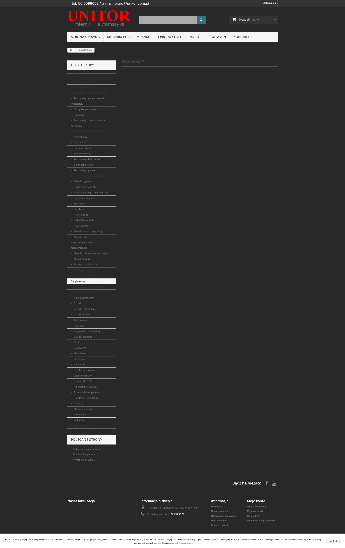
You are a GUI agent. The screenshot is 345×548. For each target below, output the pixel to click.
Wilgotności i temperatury (86, 331)
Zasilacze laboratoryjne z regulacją (90, 275)
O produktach (169, 37)
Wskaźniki (79, 420)
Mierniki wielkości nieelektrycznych (90, 131)
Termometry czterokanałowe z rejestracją (88, 123)
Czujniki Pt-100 (81, 314)
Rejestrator (79, 115)
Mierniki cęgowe (82, 181)
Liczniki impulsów (82, 375)
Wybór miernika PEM (84, 459)
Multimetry (79, 203)
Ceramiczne (79, 348)
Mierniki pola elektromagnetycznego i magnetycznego (83, 242)
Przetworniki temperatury (86, 392)
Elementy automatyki (82, 292)
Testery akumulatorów (85, 264)
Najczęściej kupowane (223, 516)
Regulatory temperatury (85, 398)
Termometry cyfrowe (84, 170)
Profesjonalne (80, 214)
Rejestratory (77, 270)
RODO (194, 37)
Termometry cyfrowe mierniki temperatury (87, 101)
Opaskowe (79, 359)
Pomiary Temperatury (84, 454)
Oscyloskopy (78, 281)
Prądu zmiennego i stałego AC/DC (91, 192)
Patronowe (79, 364)
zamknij (333, 541)
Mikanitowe (79, 353)
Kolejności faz (81, 226)
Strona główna (85, 37)
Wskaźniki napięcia (83, 220)
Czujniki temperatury (84, 309)
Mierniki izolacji (81, 259)
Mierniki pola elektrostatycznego (90, 253)
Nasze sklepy (218, 520)
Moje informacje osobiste (261, 520)
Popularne (78, 209)
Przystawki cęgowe (83, 198)
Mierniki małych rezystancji (87, 231)
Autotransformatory (83, 298)
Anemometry (80, 137)
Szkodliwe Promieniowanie (87, 449)
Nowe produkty (219, 511)
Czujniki (77, 303)
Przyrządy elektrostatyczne (86, 87)
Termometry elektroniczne (87, 159)
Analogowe (79, 403)
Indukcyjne (79, 325)
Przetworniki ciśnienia (84, 386)
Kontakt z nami (219, 525)
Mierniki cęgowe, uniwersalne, (88, 176)
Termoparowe (80, 320)
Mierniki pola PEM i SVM (128, 37)
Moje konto (256, 501)
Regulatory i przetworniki (86, 370)
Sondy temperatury (83, 164)
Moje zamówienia (256, 506)
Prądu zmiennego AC (84, 187)
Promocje (216, 506)
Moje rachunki (255, 511)
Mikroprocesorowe (83, 409)
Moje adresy (254, 516)
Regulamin (216, 37)
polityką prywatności (184, 543)
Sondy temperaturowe (84, 109)
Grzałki (77, 342)
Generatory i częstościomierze (88, 286)
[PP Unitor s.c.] (100, 18)
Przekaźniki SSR (82, 381)
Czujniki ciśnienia (82, 336)
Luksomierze (80, 142)
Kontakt (241, 37)
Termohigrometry (82, 153)
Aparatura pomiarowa (83, 425)
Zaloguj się (269, 3)
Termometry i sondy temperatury (89, 92)
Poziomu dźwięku (82, 148)
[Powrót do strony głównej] (71, 50)
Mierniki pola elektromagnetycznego (83, 79)
